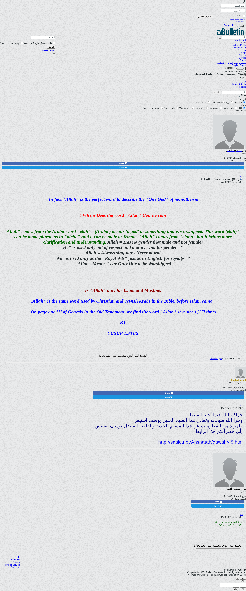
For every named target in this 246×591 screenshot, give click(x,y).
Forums (242, 42)
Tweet (122, 167)
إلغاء (236, 589)
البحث (51, 47)
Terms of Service (11, 565)
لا (237, 578)
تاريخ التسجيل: (239, 158)
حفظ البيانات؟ (237, 16)
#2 (241, 405)
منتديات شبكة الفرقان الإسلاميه (231, 63)
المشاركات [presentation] (241, 81)
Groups (242, 58)
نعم (243, 578)
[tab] (239, 81)
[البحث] (54, 53)
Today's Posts (239, 45)
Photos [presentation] (242, 87)
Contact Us (14, 559)
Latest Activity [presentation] (239, 84)
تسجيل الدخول (205, 16)
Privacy (16, 562)
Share (122, 163)
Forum (243, 60)
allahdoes (214, 359)
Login (243, 1)
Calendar (241, 50)
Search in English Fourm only (37, 43)
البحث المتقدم (48, 50)
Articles (242, 55)
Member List (240, 47)
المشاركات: (240, 160)
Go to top (15, 567)
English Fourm (239, 65)
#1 (241, 176)
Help (18, 557)
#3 (241, 514)
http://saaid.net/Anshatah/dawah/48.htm (200, 442)
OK (243, 581)
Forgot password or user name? (237, 20)
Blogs (243, 52)
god (220, 359)
